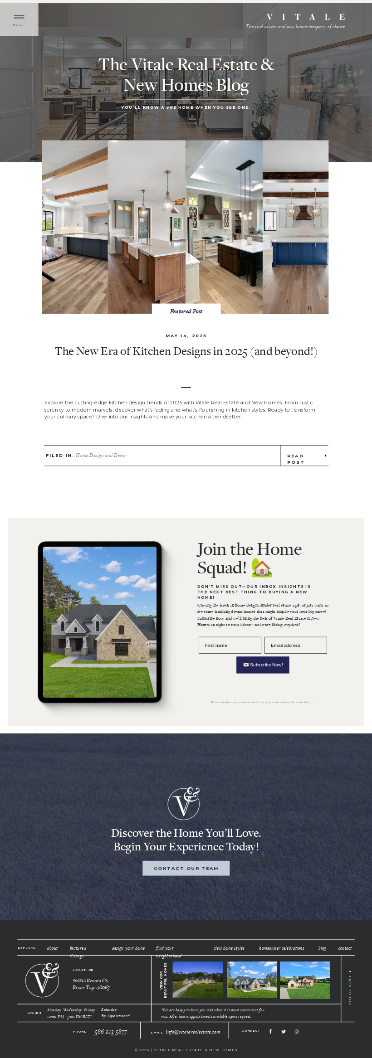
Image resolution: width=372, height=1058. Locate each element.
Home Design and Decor (101, 455)
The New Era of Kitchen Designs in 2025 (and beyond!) (186, 350)
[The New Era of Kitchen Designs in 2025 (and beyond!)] (185, 227)
